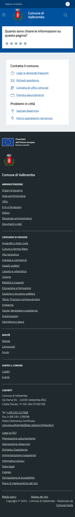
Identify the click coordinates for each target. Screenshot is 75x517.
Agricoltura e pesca (13, 322)
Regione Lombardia (13, 4)
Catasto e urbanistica (14, 271)
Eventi (6, 377)
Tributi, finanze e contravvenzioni (21, 299)
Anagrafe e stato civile (15, 243)
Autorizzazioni (10, 316)
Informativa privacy (13, 461)
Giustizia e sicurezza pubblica (18, 294)
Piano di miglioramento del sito (20, 483)
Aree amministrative (14, 196)
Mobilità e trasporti (13, 282)
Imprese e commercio (14, 260)
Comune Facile (64, 505)
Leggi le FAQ (9, 433)
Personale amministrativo (17, 218)
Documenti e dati (12, 224)
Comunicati (8, 346)
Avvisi (5, 352)
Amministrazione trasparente (19, 455)
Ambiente (7, 305)
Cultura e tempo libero (15, 249)
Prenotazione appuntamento (18, 438)
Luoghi (6, 371)
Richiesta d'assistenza (15, 449)
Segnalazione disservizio (16, 444)
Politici (6, 213)
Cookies (6, 472)
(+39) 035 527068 (17, 412)
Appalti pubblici (11, 265)
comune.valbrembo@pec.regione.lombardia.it (28, 425)
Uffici (5, 201)
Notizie (6, 341)
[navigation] (4, 15)
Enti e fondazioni (11, 207)
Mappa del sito (39, 497)
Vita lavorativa (10, 254)
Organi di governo (12, 190)
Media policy (9, 497)
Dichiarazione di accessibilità (18, 477)
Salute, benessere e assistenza (20, 310)
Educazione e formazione (16, 288)
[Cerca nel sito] (65, 15)
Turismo (6, 277)
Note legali (8, 466)
